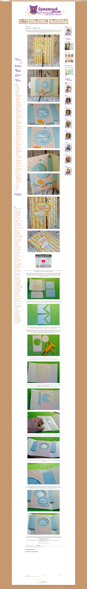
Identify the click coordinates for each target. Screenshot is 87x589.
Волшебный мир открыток (18, 228)
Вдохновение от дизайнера (17, 142)
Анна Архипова (17, 213)
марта (16, 185)
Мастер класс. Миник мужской (18, 119)
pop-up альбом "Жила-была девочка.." (18, 160)
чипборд (46, 32)
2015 (15, 190)
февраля (16, 186)
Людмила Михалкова (17, 267)
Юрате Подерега (17, 320)
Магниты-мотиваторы (18, 174)
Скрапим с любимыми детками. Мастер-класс (18, 124)
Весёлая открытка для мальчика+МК (18, 162)
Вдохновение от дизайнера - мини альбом (18, 149)
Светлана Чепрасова (18, 298)
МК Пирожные (17, 173)
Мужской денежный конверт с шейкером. (18, 169)
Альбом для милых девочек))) (18, 140)
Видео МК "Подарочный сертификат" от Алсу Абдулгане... (18, 151)
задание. (16, 244)
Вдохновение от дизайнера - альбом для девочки (18, 105)
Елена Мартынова (17, 240)
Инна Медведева (17, 246)
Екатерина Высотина (18, 235)
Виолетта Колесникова (18, 225)
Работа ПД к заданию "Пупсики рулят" (18, 144)
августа (16, 90)
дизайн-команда (17, 234)
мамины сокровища (17, 270)
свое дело (16, 299)
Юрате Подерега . (17, 321)
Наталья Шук (16, 283)
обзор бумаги (16, 288)
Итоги (15, 251)
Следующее (27, 574)
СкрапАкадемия (17, 300)
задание (16, 243)
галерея (16, 231)
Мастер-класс (16, 275)
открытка (16, 293)
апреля (16, 184)
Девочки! (16, 233)
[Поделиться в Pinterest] (39, 545)
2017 (15, 84)
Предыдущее (59, 574)
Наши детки (16, 284)
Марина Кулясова (17, 273)
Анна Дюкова (16, 214)
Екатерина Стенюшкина (18, 237)
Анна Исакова (17, 215)
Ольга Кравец (16, 292)
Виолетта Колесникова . (18, 227)
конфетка (16, 258)
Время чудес (16, 230)
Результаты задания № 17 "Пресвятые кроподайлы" (18, 181)
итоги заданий (17, 252)
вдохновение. (16, 219)
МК (55, 270)
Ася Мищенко (16, 217)
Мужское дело (17, 277)
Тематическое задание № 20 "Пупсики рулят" (18, 156)
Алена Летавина (17, 208)
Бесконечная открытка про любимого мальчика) (18, 107)
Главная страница (43, 574)
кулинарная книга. (17, 260)
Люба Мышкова (17, 266)
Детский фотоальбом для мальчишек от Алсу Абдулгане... (18, 126)
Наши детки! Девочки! (18, 285)
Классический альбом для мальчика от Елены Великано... (18, 96)
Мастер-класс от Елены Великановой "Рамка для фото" (18, 134)
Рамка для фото (17, 155)
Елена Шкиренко (17, 242)
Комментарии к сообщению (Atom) (35, 576)
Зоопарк (16, 245)
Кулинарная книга (17, 137)
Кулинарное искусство (18, 261)
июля (16, 91)
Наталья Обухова (17, 281)
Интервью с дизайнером (18, 247)
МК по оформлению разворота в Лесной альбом (18, 112)
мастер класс (16, 274)
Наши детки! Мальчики (18, 286)
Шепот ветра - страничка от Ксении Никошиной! (18, 132)
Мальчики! (16, 269)
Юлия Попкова (17, 319)
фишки (43, 32)
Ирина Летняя (17, 250)
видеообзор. (16, 222)
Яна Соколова (17, 322)
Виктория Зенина (17, 224)
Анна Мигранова (45, 582)
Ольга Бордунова (17, 289)
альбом (16, 210)
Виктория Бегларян (17, 223)
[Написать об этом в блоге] (36, 545)
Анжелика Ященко (17, 212)
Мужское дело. (17, 278)
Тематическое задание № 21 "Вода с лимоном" (18, 129)
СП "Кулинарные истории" (18, 303)
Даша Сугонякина (17, 232)
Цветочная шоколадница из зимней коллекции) (18, 121)
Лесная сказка (17, 265)
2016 (15, 189)
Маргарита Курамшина (18, 271)
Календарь (16, 255)
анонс (15, 216)
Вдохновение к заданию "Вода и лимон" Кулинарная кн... (18, 117)
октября (16, 88)
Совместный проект (17, 301)
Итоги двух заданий (18, 136)
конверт (16, 257)
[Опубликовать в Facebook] (38, 545)
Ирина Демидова (17, 249)
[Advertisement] (18, 41)
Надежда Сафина (17, 280)
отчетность (16, 295)
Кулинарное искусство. (18, 263)
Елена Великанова (17, 239)
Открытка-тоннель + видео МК (18, 176)
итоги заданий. (17, 253)
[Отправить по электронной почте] (35, 545)
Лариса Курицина (17, 264)
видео (15, 221)
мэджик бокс (16, 279)
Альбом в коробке (17, 211)
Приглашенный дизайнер (18, 296)
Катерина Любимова (17, 256)
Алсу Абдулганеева (17, 209)
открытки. (16, 294)
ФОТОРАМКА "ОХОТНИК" (17, 100)
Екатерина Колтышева (18, 236)
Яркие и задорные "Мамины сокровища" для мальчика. (18, 178)
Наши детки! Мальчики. (18, 287)
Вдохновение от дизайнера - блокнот (18, 109)
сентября (16, 89)
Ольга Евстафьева (17, 290)
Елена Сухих (16, 241)
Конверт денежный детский (18, 158)
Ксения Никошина (17, 259)
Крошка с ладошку (18, 172)
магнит (16, 268)
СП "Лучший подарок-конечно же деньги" (18, 306)
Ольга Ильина (17, 291)
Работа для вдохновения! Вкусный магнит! (18, 98)
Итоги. (15, 254)
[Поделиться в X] (37, 545)
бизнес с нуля (17, 218)
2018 (15, 83)
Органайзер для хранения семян (18, 114)
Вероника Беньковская (18, 220)
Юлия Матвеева (17, 318)
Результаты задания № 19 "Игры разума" (18, 102)
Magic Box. (16, 323)
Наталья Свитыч (17, 282)
